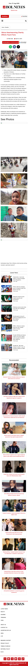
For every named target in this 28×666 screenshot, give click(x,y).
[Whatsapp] (5, 658)
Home (3, 27)
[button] (10, 46)
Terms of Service (5, 646)
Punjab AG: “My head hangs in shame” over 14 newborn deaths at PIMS (19, 347)
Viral (2, 620)
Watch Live (14, 10)
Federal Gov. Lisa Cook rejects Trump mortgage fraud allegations (19, 278)
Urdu (2, 633)
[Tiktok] (23, 658)
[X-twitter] (12, 658)
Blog (2, 651)
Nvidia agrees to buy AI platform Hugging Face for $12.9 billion (19, 318)
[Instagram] (19, 658)
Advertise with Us (6, 630)
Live (2, 636)
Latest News (4, 608)
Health (3, 611)
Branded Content (6, 640)
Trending (3, 617)
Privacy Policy (5, 643)
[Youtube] (15, 658)
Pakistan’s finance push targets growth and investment (18, 298)
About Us (3, 624)
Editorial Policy (5, 649)
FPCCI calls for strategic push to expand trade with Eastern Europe (19, 288)
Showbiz (7, 27)
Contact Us (4, 627)
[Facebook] (8, 658)
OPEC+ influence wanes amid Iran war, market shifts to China (19, 327)
